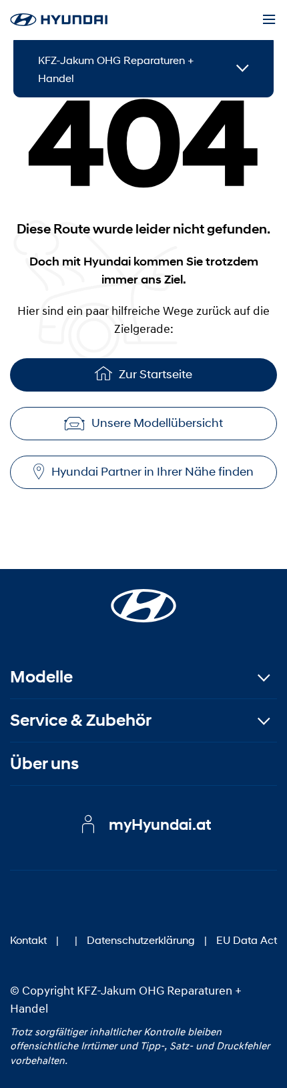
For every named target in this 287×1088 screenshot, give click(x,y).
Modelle (41, 676)
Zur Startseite (155, 374)
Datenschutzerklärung (141, 939)
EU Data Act (246, 939)
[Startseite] (143, 597)
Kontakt (28, 939)
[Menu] (269, 20)
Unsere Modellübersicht (157, 423)
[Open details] (242, 69)
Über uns (44, 763)
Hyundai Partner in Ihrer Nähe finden (152, 471)
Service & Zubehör (81, 720)
